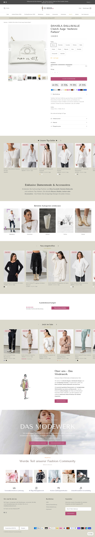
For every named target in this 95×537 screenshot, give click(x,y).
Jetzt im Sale (47, 324)
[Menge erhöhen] (58, 72)
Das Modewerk (85, 14)
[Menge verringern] (52, 72)
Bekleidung (40, 14)
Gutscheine (63, 14)
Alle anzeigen (47, 248)
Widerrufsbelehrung (51, 507)
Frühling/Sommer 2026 (29, 14)
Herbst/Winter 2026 (16, 14)
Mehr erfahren (61, 401)
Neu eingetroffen (47, 246)
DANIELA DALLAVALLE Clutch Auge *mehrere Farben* (20, 22)
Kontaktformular (11, 504)
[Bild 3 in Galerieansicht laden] (27, 48)
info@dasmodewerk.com (10, 506)
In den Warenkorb (68, 79)
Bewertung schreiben (60, 308)
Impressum (49, 509)
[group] (12, 476)
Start (8, 14)
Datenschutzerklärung (51, 504)
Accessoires (55, 14)
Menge (52, 69)
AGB (47, 502)
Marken (77, 14)
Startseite (5, 22)
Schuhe (48, 14)
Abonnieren (70, 513)
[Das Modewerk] (47, 8)
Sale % (70, 14)
